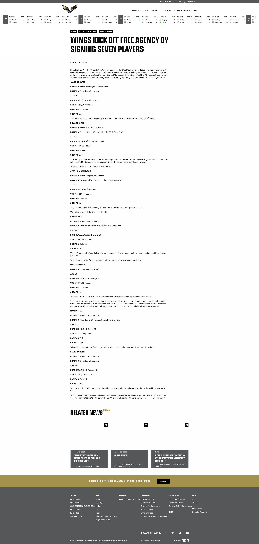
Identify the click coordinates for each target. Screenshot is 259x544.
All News (106, 410)
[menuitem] (136, 11)
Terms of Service (155, 540)
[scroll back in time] (1, 19)
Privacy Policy (145, 540)
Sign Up (163, 481)
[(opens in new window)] (165, 533)
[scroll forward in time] (257, 19)
